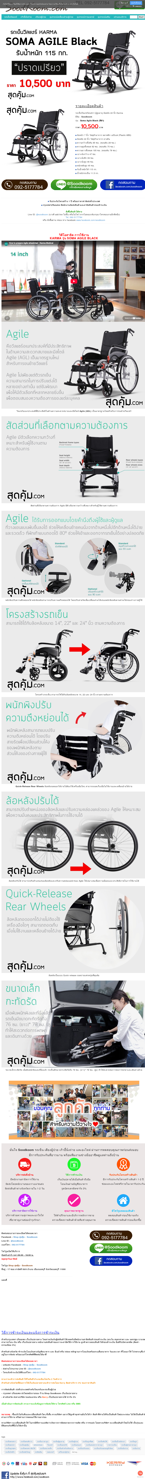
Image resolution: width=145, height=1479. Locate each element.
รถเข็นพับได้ (102, 1441)
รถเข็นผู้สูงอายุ (58, 1441)
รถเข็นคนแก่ (76, 1445)
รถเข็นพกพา (10, 1445)
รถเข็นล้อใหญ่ (24, 1452)
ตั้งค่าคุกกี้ (124, 3)
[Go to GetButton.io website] (140, 1477)
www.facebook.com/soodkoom (90, 220)
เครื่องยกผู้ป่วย (64, 1452)
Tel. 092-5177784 (74, 217)
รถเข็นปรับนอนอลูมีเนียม (103, 1448)
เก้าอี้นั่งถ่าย (26, 16)
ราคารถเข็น (112, 1445)
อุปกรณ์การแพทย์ (85, 16)
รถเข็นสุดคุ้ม (24, 1445)
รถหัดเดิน (38, 1452)
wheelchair (38, 1445)
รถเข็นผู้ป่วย (73, 1441)
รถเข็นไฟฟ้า (10, 1452)
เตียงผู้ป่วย (40, 16)
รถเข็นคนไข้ (62, 1445)
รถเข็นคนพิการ (26, 1441)
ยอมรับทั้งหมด (136, 3)
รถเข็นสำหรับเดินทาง (65, 1448)
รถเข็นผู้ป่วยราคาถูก (129, 1445)
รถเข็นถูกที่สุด (88, 1441)
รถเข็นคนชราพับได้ (28, 1448)
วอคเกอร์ (50, 1452)
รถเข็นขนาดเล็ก (46, 1448)
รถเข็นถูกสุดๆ (10, 1448)
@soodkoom (42, 214)
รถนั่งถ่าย (136, 1448)
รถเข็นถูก (133, 1441)
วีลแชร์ (50, 1445)
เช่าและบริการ (120, 16)
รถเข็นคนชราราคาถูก (94, 1445)
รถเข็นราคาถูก (42, 1441)
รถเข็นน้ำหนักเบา (118, 1441)
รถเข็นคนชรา (10, 1441)
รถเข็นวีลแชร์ (10, 16)
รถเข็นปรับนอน (83, 1448)
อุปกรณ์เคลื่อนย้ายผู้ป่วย (61, 16)
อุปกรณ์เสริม (104, 16)
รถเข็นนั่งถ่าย (123, 1448)
